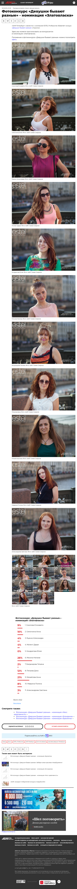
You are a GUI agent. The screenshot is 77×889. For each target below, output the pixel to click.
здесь (14, 39)
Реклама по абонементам (36, 843)
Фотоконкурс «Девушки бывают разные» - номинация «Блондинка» (44, 716)
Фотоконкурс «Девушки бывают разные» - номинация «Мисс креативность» (34, 775)
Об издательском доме (22, 838)
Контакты (56, 840)
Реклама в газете (66, 840)
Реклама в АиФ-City (52, 843)
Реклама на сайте (20, 843)
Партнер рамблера (32, 881)
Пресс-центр (35, 838)
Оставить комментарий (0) (60, 726)
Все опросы (17, 703)
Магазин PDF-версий (47, 838)
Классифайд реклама (67, 843)
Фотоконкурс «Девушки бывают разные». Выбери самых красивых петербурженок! (36, 762)
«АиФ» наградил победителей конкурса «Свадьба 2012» (27, 782)
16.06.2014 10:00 (6, 8)
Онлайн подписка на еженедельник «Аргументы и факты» (33, 840)
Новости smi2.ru (8, 832)
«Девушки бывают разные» (22, 28)
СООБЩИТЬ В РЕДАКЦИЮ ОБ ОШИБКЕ (51, 845)
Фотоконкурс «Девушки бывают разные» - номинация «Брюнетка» (44, 718)
